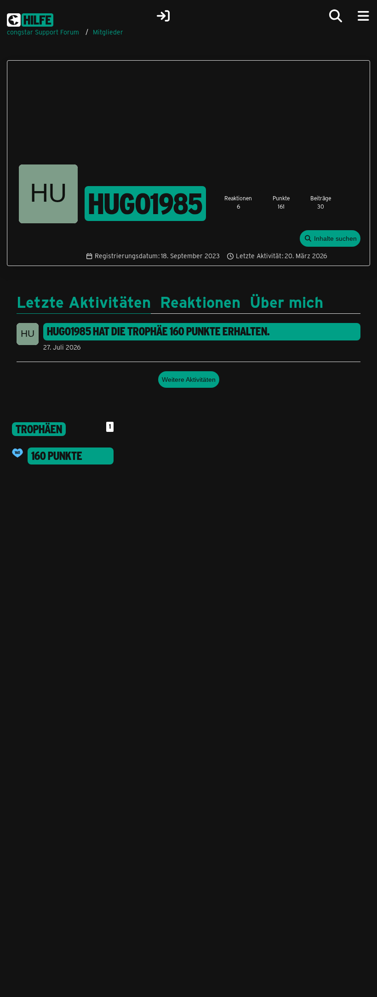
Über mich (286, 301)
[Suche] (335, 16)
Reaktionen (200, 301)
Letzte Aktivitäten (84, 301)
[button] (330, 238)
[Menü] (363, 16)
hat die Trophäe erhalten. (158, 331)
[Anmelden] (163, 16)
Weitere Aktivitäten (189, 379)
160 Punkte (56, 456)
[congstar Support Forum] (30, 18)
